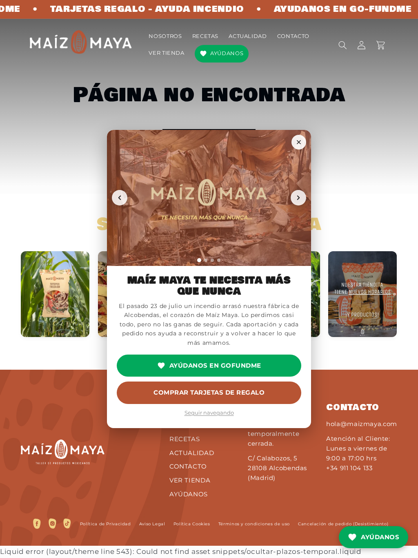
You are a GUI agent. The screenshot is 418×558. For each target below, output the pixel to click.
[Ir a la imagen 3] (212, 260)
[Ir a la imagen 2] (205, 260)
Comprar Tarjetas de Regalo (209, 392)
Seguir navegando (209, 412)
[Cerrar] (298, 142)
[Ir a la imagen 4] (218, 260)
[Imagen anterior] (119, 197)
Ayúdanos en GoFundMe (215, 365)
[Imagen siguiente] (298, 197)
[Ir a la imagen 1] (199, 260)
